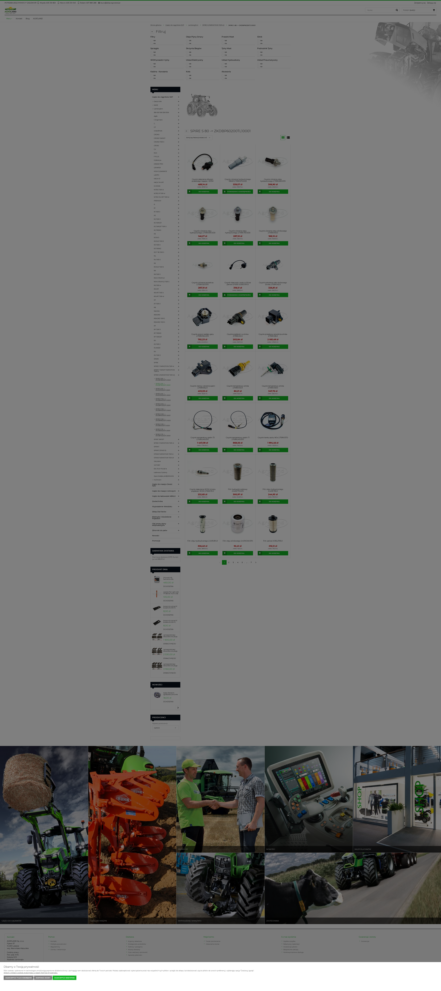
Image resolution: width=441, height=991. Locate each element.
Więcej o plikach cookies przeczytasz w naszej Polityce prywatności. (31, 973)
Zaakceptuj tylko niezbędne (18, 978)
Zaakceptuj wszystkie (64, 978)
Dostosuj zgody (43, 978)
